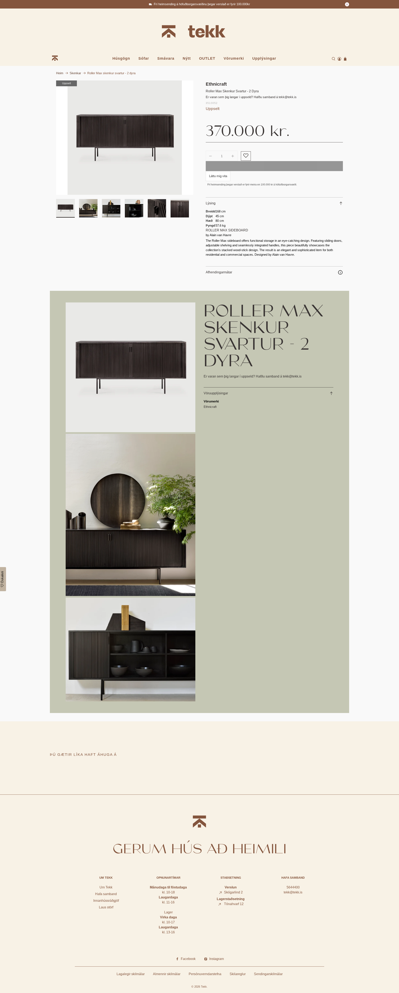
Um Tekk (106, 887)
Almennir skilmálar (166, 974)
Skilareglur (238, 974)
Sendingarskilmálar (268, 974)
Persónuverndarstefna (205, 974)
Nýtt (187, 58)
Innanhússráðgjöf (106, 900)
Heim (59, 73)
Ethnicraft (216, 84)
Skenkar (75, 73)
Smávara (165, 58)
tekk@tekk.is (293, 892)
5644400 (293, 887)
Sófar (143, 58)
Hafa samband (106, 894)
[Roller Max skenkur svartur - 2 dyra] (124, 137)
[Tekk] (199, 32)
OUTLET (207, 58)
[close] (347, 4)
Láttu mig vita (218, 176)
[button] (245, 156)
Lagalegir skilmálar (131, 974)
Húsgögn (121, 58)
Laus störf (106, 907)
